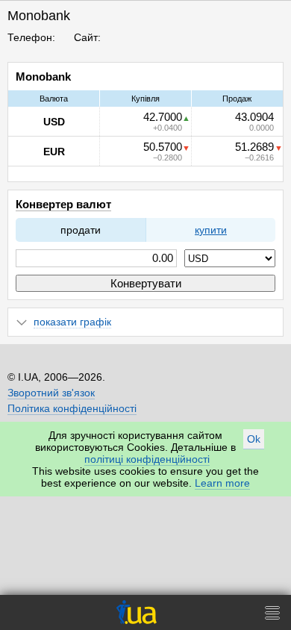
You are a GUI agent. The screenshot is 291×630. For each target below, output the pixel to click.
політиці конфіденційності (147, 459)
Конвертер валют (63, 204)
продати (80, 230)
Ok (253, 439)
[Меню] (272, 612)
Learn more (222, 483)
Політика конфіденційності (72, 408)
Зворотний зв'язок (51, 393)
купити (211, 230)
